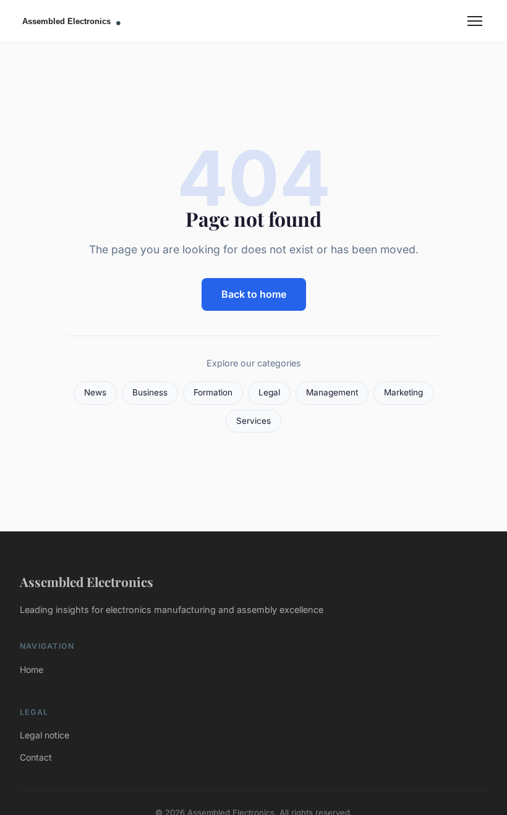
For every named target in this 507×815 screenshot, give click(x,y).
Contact (36, 757)
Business (150, 392)
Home (31, 669)
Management (332, 392)
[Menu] (474, 21)
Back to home (253, 294)
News (95, 392)
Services (253, 421)
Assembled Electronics (86, 581)
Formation (213, 392)
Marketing (403, 392)
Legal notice (44, 735)
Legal (269, 392)
